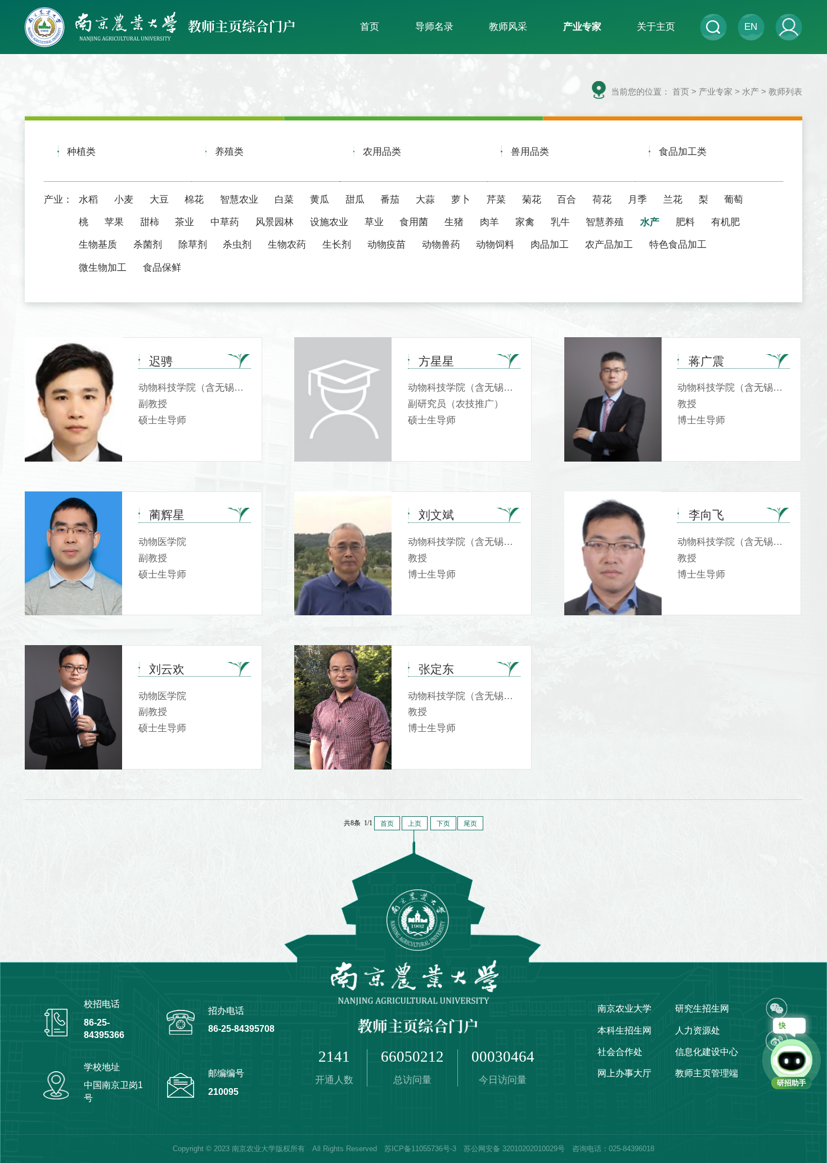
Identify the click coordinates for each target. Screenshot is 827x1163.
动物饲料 (495, 244)
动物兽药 (441, 244)
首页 (680, 91)
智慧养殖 (605, 221)
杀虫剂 (237, 244)
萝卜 (460, 199)
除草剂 (192, 244)
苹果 (114, 221)
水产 (649, 221)
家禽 (524, 221)
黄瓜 (319, 199)
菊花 (531, 199)
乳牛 (560, 221)
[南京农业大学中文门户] (160, 26)
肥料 (685, 221)
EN (750, 27)
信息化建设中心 (706, 1051)
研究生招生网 (702, 1008)
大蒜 (425, 199)
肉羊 (489, 221)
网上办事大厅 (624, 1073)
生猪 (454, 221)
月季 (637, 199)
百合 (566, 199)
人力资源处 (697, 1030)
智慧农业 (239, 199)
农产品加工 (609, 244)
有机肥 (725, 221)
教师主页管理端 (706, 1073)
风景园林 (274, 221)
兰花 (672, 199)
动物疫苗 (386, 244)
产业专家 (715, 91)
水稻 (88, 199)
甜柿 (149, 221)
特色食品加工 (678, 244)
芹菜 (496, 199)
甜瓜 (355, 199)
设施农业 (329, 221)
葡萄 (733, 199)
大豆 (159, 199)
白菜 (284, 199)
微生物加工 (103, 267)
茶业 (184, 221)
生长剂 (336, 244)
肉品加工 (550, 244)
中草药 (224, 221)
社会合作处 (619, 1051)
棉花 (194, 199)
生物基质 (98, 244)
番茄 (389, 199)
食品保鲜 (162, 267)
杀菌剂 (147, 244)
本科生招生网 (624, 1030)
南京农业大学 (624, 1008)
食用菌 (413, 221)
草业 (374, 221)
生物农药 (287, 244)
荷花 (602, 199)
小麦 (123, 199)
